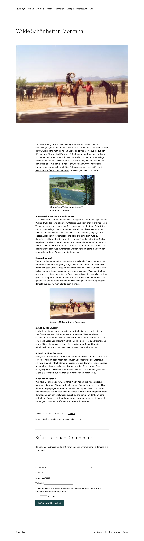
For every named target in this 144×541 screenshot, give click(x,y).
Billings (38, 419)
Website (39, 483)
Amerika (71, 413)
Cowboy (46, 419)
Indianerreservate (86, 331)
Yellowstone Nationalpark (70, 419)
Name (39, 472)
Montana (54, 419)
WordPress (123, 532)
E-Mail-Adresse (43, 478)
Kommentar (41, 467)
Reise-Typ (20, 9)
